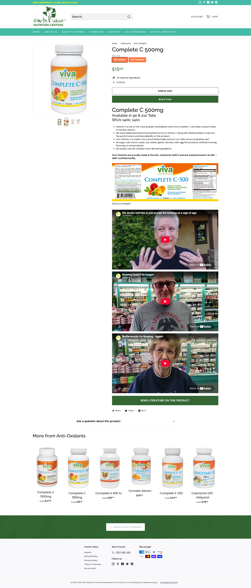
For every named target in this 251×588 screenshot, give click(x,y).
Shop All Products (163, 31)
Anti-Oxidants (140, 43)
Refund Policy (91, 556)
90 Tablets (120, 59)
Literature (96, 31)
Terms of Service (92, 564)
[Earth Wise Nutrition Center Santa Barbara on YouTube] (122, 563)
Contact (114, 31)
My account (90, 568)
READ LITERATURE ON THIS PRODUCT (165, 400)
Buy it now (165, 99)
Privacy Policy (90, 560)
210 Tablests (137, 59)
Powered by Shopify (169, 582)
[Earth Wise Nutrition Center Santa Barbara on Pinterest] (132, 563)
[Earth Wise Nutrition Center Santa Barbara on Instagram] (113, 563)
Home (36, 31)
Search (87, 552)
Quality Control (73, 31)
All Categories (135, 31)
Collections (126, 43)
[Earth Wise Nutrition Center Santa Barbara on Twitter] (127, 563)
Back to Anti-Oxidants (127, 527)
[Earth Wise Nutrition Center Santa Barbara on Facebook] (117, 563)
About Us (51, 31)
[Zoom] (69, 78)
